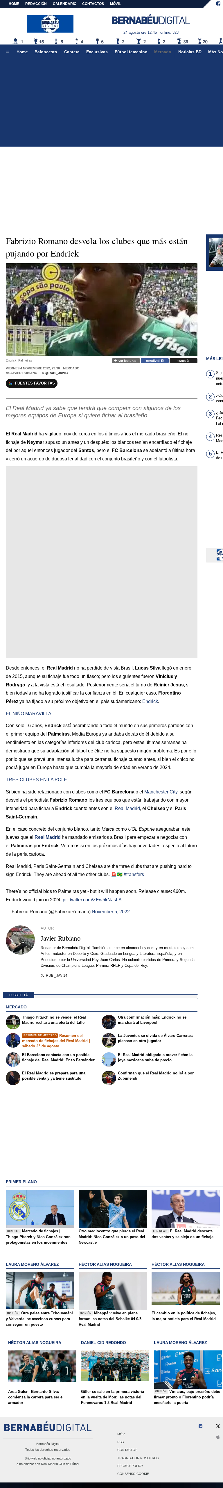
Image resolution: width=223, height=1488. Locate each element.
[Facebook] (218, 4)
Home (14, 4)
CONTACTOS (93, 4)
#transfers (134, 874)
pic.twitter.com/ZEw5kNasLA (92, 899)
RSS (120, 1442)
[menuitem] (7, 52)
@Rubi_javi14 (56, 373)
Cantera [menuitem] (72, 51)
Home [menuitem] (22, 51)
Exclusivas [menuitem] (97, 51)
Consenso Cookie (133, 1473)
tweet (182, 360)
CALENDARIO (64, 4)
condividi (153, 360)
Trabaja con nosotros (138, 1458)
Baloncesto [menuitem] (46, 51)
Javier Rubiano (23, 373)
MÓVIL (115, 4)
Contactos (127, 1450)
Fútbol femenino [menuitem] (131, 51)
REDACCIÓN (36, 4)
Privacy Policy (130, 1466)
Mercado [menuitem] (162, 51)
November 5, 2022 (111, 911)
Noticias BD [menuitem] (190, 51)
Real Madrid (48, 837)
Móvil (122, 1434)
